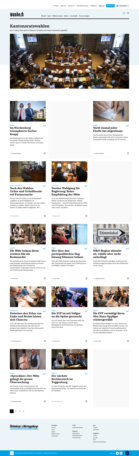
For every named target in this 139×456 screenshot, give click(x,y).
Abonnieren (110, 6)
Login (103, 6)
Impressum (39, 453)
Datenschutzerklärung (99, 442)
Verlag (95, 435)
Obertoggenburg (77, 435)
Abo (94, 425)
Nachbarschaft (76, 437)
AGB (94, 440)
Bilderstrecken (57, 16)
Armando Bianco (16, 341)
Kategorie (54, 425)
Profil (73, 425)
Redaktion (94, 6)
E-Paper (56, 6)
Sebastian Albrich (100, 278)
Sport (49, 16)
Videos (66, 16)
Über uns (63, 6)
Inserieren (71, 6)
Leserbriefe (74, 16)
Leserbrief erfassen (82, 6)
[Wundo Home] (17, 14)
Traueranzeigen (84, 16)
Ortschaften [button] (123, 6)
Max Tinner (15, 278)
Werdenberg (75, 433)
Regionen (75, 431)
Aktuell (43, 16)
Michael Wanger (16, 153)
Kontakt (95, 437)
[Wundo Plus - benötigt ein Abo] (44, 125)
